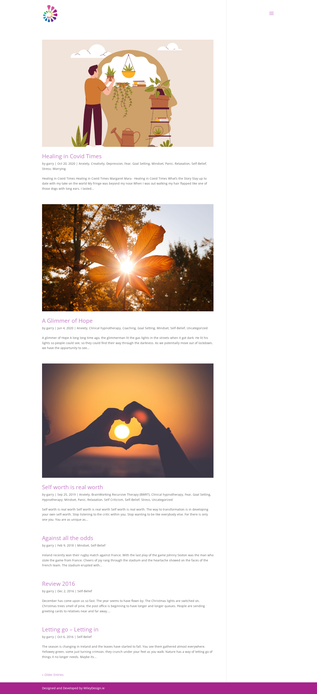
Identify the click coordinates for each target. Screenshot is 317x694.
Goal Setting (141, 163)
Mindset (157, 163)
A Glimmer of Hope (67, 320)
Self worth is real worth (72, 487)
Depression (114, 163)
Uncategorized (197, 328)
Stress (46, 169)
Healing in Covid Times (72, 156)
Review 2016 (58, 583)
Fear (127, 163)
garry (50, 163)
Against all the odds (67, 538)
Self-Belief (198, 163)
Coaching (129, 328)
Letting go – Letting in (70, 629)
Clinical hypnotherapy (105, 328)
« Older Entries (53, 675)
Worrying (59, 169)
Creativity (98, 163)
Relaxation (182, 163)
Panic (169, 163)
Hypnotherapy (52, 500)
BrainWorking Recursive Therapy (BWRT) (120, 494)
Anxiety (84, 163)
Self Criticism (113, 500)
